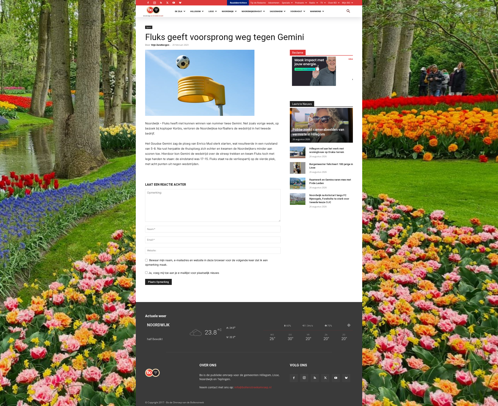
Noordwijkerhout (252, 11)
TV (321, 2)
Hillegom (195, 11)
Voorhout (296, 11)
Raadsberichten (238, 2)
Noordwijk (228, 11)
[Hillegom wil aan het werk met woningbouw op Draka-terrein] (297, 152)
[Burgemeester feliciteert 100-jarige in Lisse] (297, 168)
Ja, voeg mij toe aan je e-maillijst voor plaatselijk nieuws (183, 272)
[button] (348, 11)
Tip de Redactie (258, 2)
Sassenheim (276, 11)
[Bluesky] (180, 2)
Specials (286, 2)
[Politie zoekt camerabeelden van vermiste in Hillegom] (321, 125)
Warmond (315, 11)
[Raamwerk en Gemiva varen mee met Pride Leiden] (297, 183)
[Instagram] (154, 2)
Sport (148, 27)
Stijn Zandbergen (160, 44)
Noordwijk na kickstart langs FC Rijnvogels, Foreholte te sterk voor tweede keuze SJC (329, 199)
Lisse (211, 11)
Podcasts (299, 2)
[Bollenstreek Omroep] (336, 69)
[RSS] (161, 2)
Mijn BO (346, 2)
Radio (312, 2)
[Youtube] (174, 2)
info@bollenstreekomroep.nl (253, 387)
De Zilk (178, 11)
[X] (167, 2)
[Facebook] (148, 2)
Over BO (332, 2)
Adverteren (273, 2)
